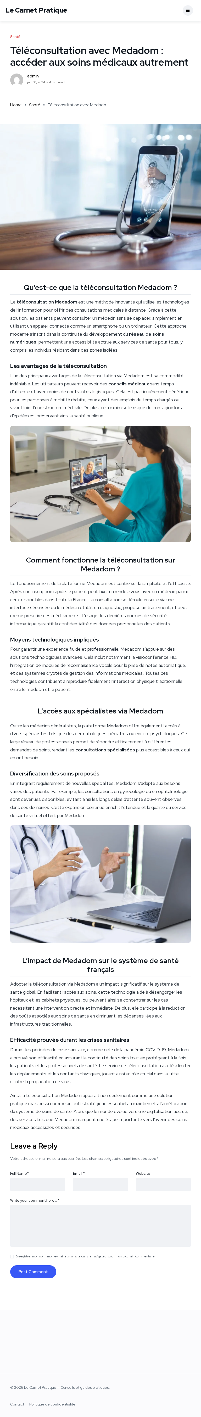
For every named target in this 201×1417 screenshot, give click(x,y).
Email (79, 1173)
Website (143, 1173)
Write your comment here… (34, 1200)
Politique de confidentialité (52, 1404)
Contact (17, 1404)
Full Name (19, 1173)
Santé (34, 105)
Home (16, 105)
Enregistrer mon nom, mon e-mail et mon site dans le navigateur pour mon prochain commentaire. (85, 1256)
